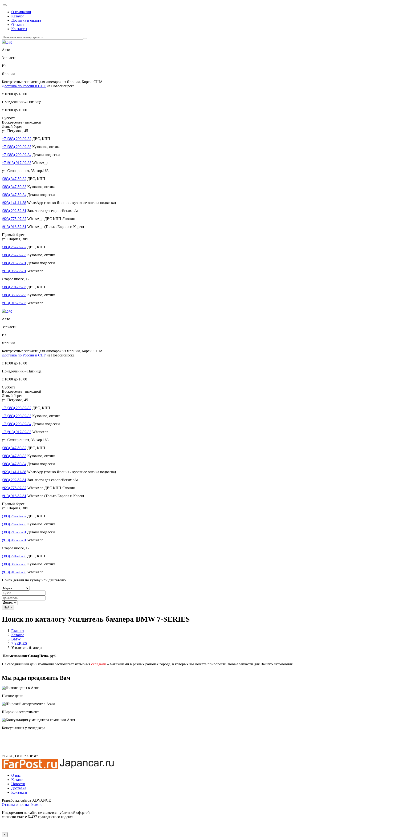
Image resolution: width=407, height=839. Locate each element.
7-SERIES (19, 643)
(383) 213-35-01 (14, 263)
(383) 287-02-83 (14, 255)
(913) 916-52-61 (14, 227)
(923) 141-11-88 (14, 203)
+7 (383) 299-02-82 (16, 139)
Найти (8, 607)
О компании (21, 12)
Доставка (18, 788)
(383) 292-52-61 (14, 211)
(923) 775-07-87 (14, 219)
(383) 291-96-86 (14, 287)
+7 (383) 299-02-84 (16, 155)
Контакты (19, 29)
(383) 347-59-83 (14, 187)
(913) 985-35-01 (14, 271)
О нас (15, 775)
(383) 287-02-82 (14, 247)
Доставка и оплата (26, 20)
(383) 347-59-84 (14, 195)
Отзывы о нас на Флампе (22, 805)
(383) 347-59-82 (14, 179)
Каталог (17, 16)
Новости (18, 784)
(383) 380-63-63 (14, 295)
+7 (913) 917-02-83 (16, 163)
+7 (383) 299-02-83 (16, 147)
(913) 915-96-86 (14, 303)
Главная (17, 631)
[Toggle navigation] (5, 5)
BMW (16, 639)
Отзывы (17, 25)
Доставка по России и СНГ (24, 86)
